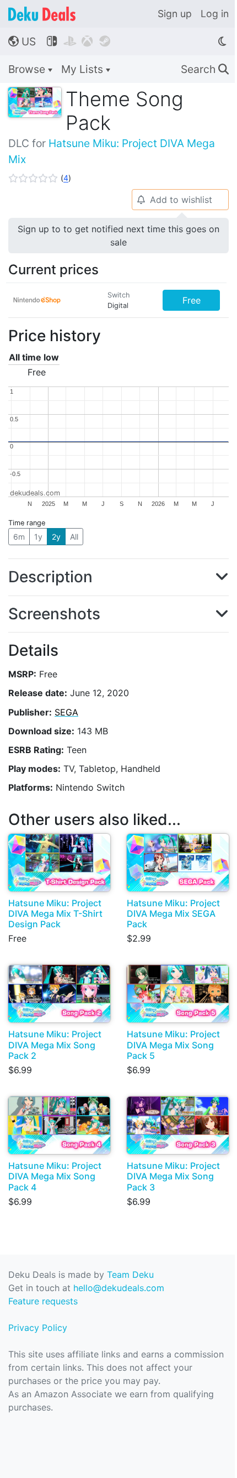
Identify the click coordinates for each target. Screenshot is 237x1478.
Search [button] (205, 69)
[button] (39, 178)
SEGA (66, 712)
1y (38, 536)
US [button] (22, 41)
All (74, 536)
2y (56, 536)
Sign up (175, 13)
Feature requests (43, 1301)
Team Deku (130, 1274)
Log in (215, 13)
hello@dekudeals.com (118, 1287)
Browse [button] (28, 69)
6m (19, 536)
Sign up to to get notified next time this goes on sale (118, 235)
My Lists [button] (83, 69)
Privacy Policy (37, 1327)
